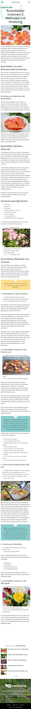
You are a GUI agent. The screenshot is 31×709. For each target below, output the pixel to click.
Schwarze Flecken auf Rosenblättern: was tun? (18, 654)
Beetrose (6, 227)
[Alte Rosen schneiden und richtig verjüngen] (4, 661)
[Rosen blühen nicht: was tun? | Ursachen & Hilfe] (4, 650)
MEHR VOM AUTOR (21, 646)
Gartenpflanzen (4, 5)
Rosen (10, 7)
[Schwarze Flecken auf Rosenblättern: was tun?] (4, 656)
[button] (28, 2)
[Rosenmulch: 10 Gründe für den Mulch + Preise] (4, 672)
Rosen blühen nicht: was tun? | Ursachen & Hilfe (18, 649)
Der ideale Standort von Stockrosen (15, 665)
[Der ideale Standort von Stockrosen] (4, 667)
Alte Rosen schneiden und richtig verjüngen (17, 660)
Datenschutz (15, 704)
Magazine (9, 704)
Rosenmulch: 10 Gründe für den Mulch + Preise (18, 671)
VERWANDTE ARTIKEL (11, 646)
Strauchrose (7, 254)
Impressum (22, 704)
